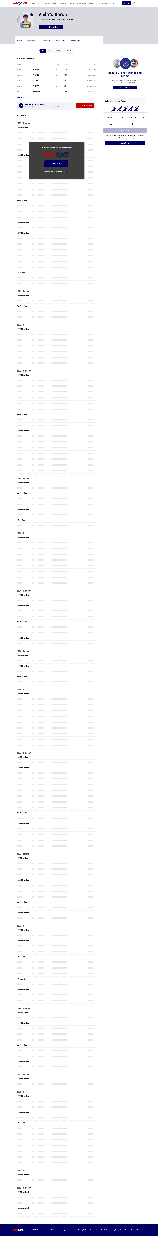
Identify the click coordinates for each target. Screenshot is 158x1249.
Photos (75, 41)
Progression (31, 41)
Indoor (58, 51)
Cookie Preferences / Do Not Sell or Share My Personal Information (123, 1230)
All (43, 51)
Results (35, 3)
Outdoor (68, 51)
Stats (19, 41)
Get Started (125, 88)
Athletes (63, 3)
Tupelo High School (46, 19)
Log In (66, 172)
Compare (125, 130)
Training (90, 3)
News (60, 41)
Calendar (53, 3)
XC (50, 51)
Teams (72, 3)
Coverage (81, 3)
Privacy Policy (82, 1230)
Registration (101, 3)
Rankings (44, 3)
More (110, 3)
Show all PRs (21, 97)
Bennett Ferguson (62, 1230)
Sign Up (126, 3)
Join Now (125, 143)
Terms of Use (94, 1230)
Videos (45, 41)
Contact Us (72, 1230)
